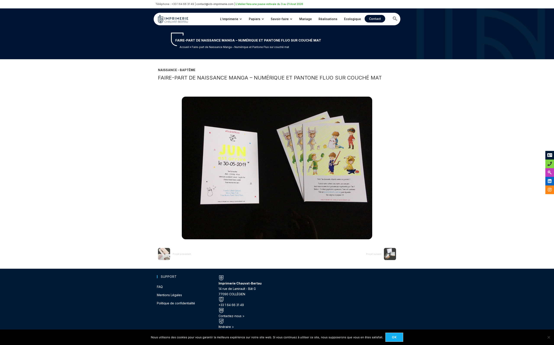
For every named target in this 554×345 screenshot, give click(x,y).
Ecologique (352, 19)
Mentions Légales (169, 295)
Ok (394, 337)
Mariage (305, 19)
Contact (375, 19)
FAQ (160, 287)
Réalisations (328, 19)
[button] (395, 19)
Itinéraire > (226, 327)
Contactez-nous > (232, 316)
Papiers (254, 19)
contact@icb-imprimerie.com (215, 4)
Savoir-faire (280, 19)
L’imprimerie (229, 19)
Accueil (184, 47)
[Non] (548, 337)
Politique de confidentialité (176, 303)
